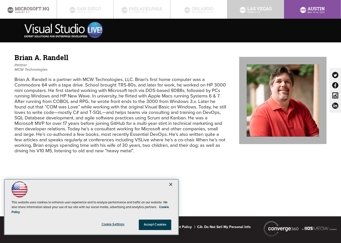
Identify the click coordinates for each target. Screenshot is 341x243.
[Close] (170, 184)
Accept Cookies (155, 225)
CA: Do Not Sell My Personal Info (224, 227)
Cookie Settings (113, 224)
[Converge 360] (281, 228)
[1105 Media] (319, 228)
